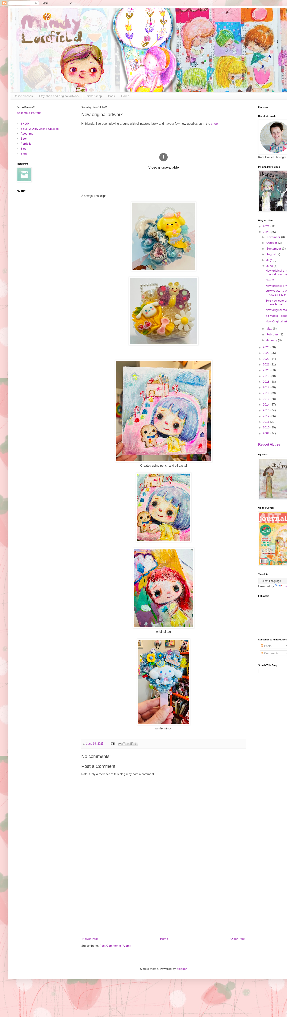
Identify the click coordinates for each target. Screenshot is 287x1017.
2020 (266, 370)
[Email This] (120, 744)
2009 (266, 433)
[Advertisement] (163, 901)
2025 (266, 232)
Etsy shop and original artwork (59, 96)
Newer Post (90, 938)
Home (125, 96)
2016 (266, 393)
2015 (266, 399)
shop (214, 123)
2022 (266, 358)
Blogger (181, 968)
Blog (23, 148)
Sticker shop (94, 96)
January (272, 340)
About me (27, 133)
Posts (267, 646)
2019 (266, 376)
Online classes (23, 96)
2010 (266, 427)
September (274, 248)
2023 (266, 353)
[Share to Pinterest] (136, 744)
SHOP (25, 123)
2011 (266, 421)
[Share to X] (128, 744)
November (273, 237)
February (272, 334)
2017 (266, 387)
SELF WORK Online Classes (40, 128)
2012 (266, 416)
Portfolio (26, 143)
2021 (266, 364)
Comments (271, 653)
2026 (266, 226)
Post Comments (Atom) (115, 945)
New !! (270, 280)
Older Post (237, 938)
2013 (266, 410)
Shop (24, 153)
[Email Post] (112, 743)
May (269, 328)
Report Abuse (269, 444)
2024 (266, 347)
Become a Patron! (29, 112)
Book (111, 96)
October (272, 242)
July (269, 260)
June (270, 265)
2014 (266, 404)
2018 (266, 381)
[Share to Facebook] (132, 744)
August (271, 254)
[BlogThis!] (124, 744)
